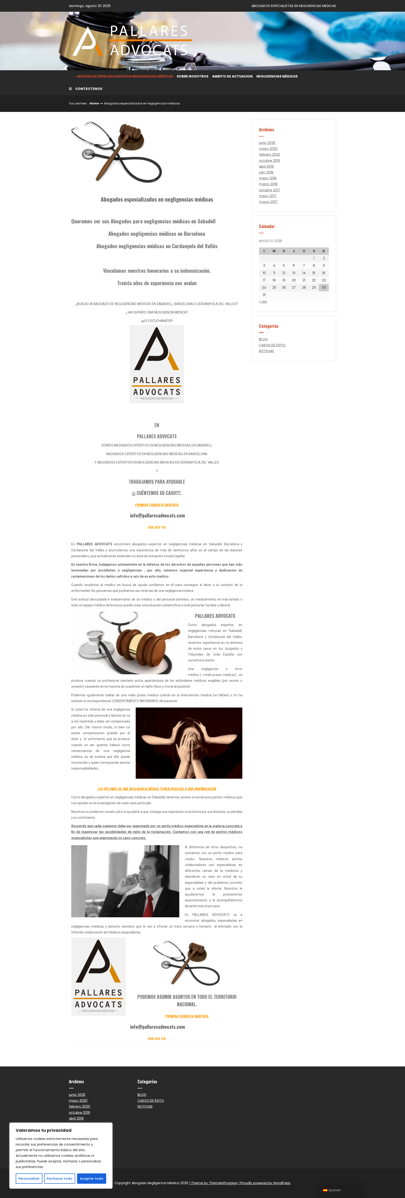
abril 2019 (266, 166)
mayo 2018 (268, 178)
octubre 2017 (269, 190)
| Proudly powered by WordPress (264, 1183)
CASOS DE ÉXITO (272, 345)
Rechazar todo (59, 1178)
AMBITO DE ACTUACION (232, 76)
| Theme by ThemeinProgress (213, 1183)
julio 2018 (266, 172)
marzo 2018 (268, 184)
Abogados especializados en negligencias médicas (125, 76)
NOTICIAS (266, 351)
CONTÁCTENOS (88, 88)
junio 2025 (267, 142)
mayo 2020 (268, 148)
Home (94, 103)
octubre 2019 (269, 160)
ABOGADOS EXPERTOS (131, 445)
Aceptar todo (91, 1178)
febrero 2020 (269, 154)
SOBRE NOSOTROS (192, 76)
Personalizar (29, 1178)
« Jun (263, 301)
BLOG (263, 339)
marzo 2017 (268, 201)
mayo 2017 (268, 196)
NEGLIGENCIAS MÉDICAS (277, 76)
